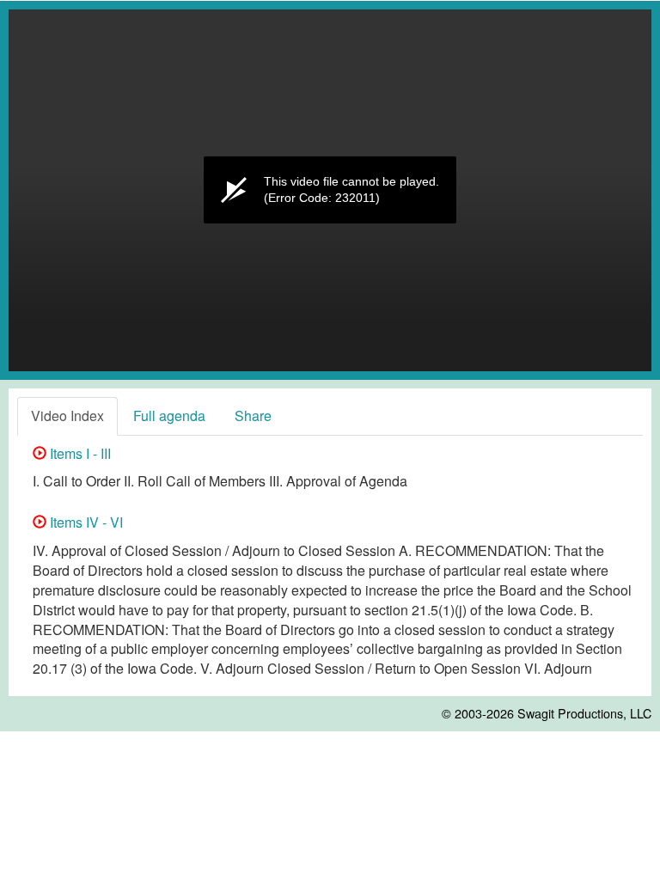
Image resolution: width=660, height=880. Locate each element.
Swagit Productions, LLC (584, 713)
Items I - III (78, 453)
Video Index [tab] (67, 415)
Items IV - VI (84, 522)
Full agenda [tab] (169, 415)
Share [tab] (253, 415)
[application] (330, 190)
